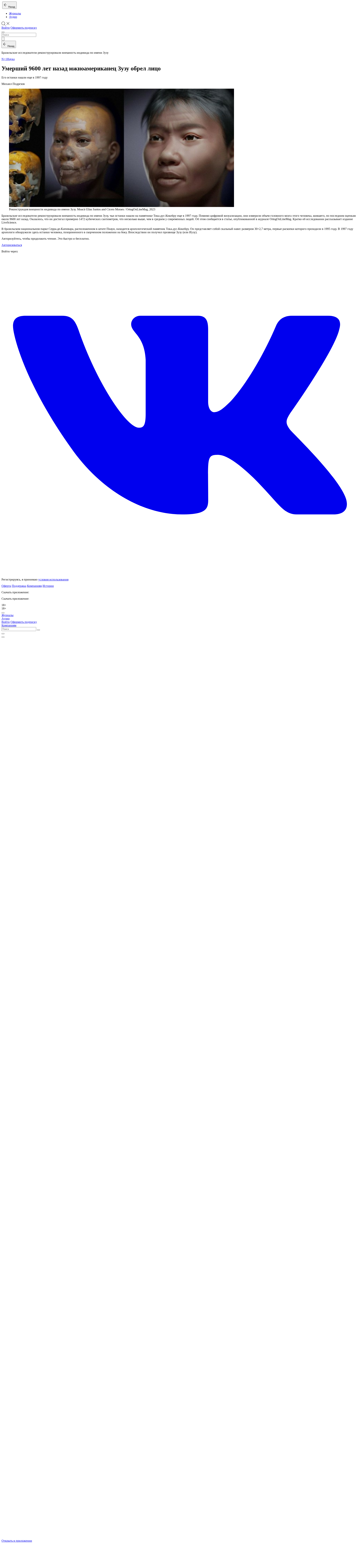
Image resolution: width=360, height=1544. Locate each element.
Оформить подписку (23, 27)
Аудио (13, 16)
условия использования (53, 579)
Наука (11, 59)
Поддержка (19, 585)
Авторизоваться (12, 245)
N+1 (4, 59)
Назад (11, 6)
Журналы (15, 13)
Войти (6, 27)
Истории (48, 585)
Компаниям (34, 585)
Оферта (6, 585)
